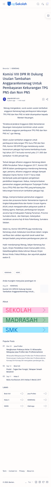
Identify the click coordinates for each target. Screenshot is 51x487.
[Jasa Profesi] (18, 346)
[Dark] (42, 4)
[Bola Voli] (17, 366)
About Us (30, 471)
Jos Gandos (27, 482)
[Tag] (14, 285)
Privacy (22, 471)
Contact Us (13, 471)
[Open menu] (4, 4)
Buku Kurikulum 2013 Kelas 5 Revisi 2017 (23, 380)
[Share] (47, 99)
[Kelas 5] (16, 376)
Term (4, 471)
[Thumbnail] (44, 289)
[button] (36, 482)
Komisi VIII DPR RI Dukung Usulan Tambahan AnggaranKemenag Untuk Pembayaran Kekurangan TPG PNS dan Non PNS (19, 290)
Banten (11, 482)
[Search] (38, 4)
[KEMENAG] (8, 272)
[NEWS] (18, 272)
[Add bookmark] (43, 99)
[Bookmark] (47, 4)
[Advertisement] (25, 36)
